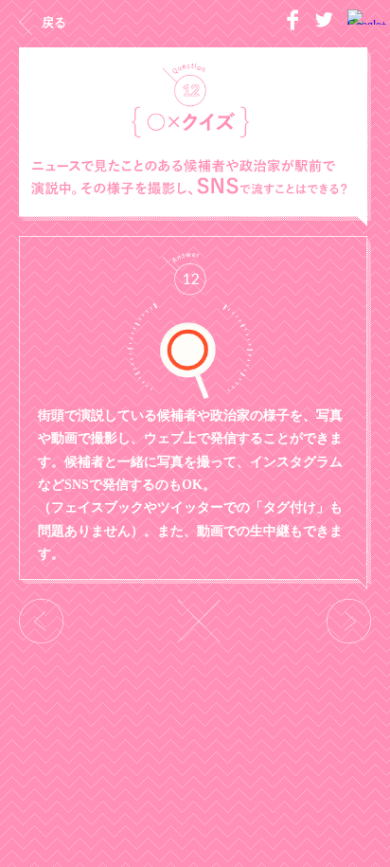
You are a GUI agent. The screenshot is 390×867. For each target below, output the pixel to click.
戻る (54, 22)
